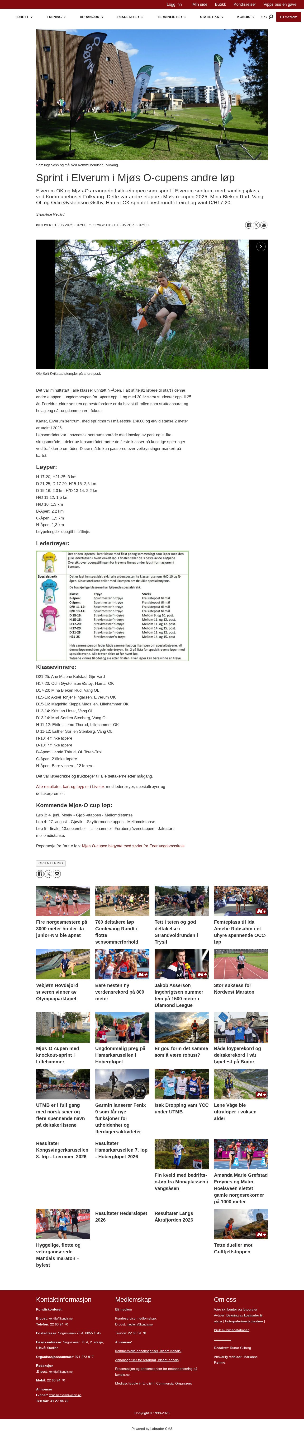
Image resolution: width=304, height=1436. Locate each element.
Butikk (220, 4)
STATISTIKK (209, 17)
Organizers (183, 1383)
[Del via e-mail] (263, 225)
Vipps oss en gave (280, 4)
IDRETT (22, 17)
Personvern (222, 1339)
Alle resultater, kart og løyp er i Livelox (70, 786)
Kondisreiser (245, 4)
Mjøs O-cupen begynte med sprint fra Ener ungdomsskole (133, 846)
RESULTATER (128, 17)
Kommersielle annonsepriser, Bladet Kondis (148, 1351)
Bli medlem (288, 17)
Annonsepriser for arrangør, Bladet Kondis (147, 1360)
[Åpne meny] (271, 17)
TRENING (54, 17)
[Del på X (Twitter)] (256, 225)
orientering (50, 863)
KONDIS (243, 17)
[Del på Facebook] (248, 225)
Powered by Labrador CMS (152, 1429)
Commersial (165, 1383)
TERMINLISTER (169, 17)
